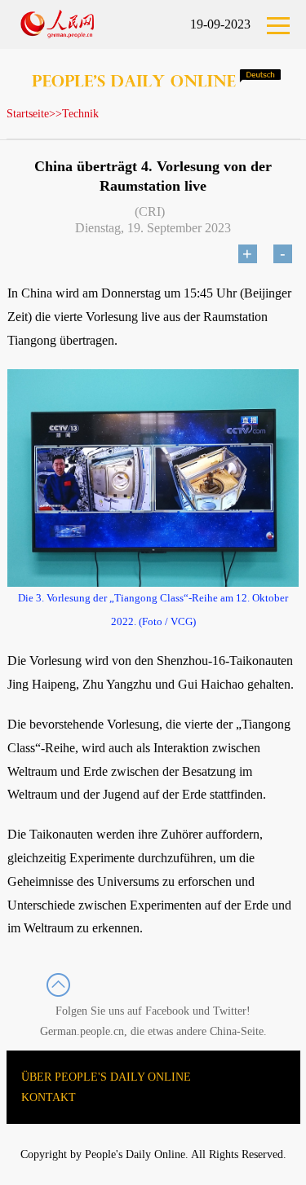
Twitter (229, 1011)
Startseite (28, 114)
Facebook (167, 1011)
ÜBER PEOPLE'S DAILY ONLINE (106, 1077)
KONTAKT (48, 1097)
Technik (80, 114)
